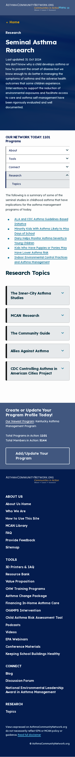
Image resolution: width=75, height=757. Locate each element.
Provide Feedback (20, 540)
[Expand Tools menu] (67, 157)
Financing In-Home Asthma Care (32, 603)
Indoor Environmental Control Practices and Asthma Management (40, 260)
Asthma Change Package (26, 596)
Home (14, 22)
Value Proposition (20, 581)
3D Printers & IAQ (20, 567)
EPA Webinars (17, 639)
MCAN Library (17, 526)
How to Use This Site (22, 518)
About (13, 150)
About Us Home (18, 504)
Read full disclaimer (29, 734)
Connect (14, 167)
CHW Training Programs (25, 589)
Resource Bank (18, 574)
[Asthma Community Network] (32, 7)
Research (15, 175)
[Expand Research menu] (67, 173)
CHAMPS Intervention (23, 610)
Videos (11, 632)
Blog (9, 673)
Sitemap (12, 547)
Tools (12, 159)
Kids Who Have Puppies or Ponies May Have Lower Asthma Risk (40, 250)
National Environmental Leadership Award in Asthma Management (35, 690)
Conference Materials (23, 647)
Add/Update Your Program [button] (32, 455)
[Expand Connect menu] (67, 165)
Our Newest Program (20, 421)
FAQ (9, 533)
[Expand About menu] (67, 148)
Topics (16, 184)
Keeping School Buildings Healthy (33, 654)
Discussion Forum (20, 681)
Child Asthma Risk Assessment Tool (34, 617)
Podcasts (13, 625)
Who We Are (16, 511)
